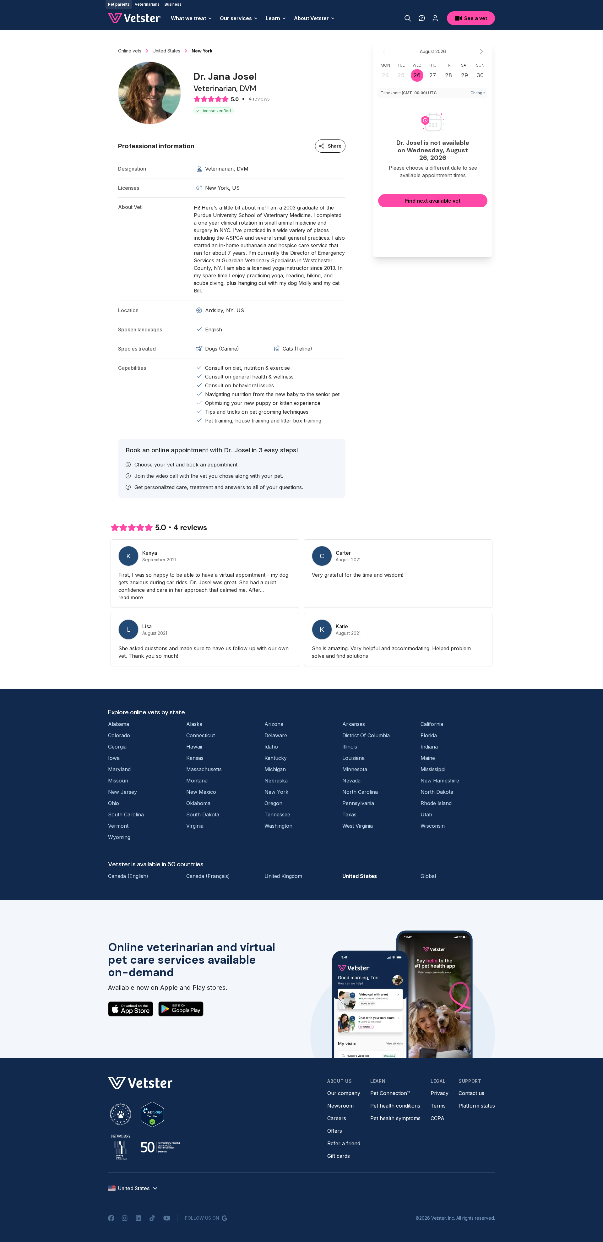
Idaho (271, 747)
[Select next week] (481, 51)
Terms (438, 1106)
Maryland (119, 769)
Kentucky (275, 758)
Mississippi (433, 769)
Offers (334, 1131)
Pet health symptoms (395, 1118)
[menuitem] (191, 18)
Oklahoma (198, 803)
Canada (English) (128, 876)
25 (401, 75)
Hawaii (194, 747)
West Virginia (357, 826)
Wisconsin (433, 826)
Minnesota (354, 769)
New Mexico (201, 792)
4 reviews (258, 99)
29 (464, 75)
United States (359, 876)
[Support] (422, 18)
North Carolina (360, 792)
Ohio (113, 803)
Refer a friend (343, 1143)
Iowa (114, 758)
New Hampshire (440, 780)
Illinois (349, 747)
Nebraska (276, 780)
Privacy (439, 1093)
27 (432, 75)
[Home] (134, 18)
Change (477, 92)
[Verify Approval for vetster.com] (152, 1114)
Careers (336, 1118)
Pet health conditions (395, 1106)
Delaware (275, 735)
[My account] (435, 18)
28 (448, 75)
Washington (278, 826)
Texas (349, 814)
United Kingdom (283, 876)
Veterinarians (147, 4)
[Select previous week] (384, 51)
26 (417, 75)
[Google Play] (181, 1008)
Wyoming (119, 837)
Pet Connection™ (390, 1093)
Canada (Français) (208, 876)
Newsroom (340, 1106)
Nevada (351, 780)
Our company (343, 1093)
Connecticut (200, 735)
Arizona (273, 724)
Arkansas (353, 724)
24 (385, 75)
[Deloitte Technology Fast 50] (160, 1147)
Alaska (194, 724)
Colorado (119, 735)
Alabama (118, 724)
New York (276, 792)
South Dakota (202, 814)
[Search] (407, 18)
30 (480, 75)
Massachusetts (204, 769)
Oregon (273, 803)
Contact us (471, 1093)
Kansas (195, 758)
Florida (429, 735)
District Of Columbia (366, 735)
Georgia (117, 747)
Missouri (118, 780)
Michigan (275, 769)
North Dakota (437, 792)
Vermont (118, 826)
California (432, 724)
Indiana (429, 747)
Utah (426, 814)
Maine (428, 758)
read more (130, 597)
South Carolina (126, 814)
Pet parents (119, 4)
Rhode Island (436, 803)
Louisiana (353, 758)
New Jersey (122, 792)
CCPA (437, 1118)
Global (428, 876)
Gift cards (338, 1156)
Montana (197, 780)
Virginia (195, 826)
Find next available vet (432, 201)
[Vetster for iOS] (130, 1008)
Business (173, 4)
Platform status (477, 1106)
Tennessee (277, 814)
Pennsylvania (358, 803)
